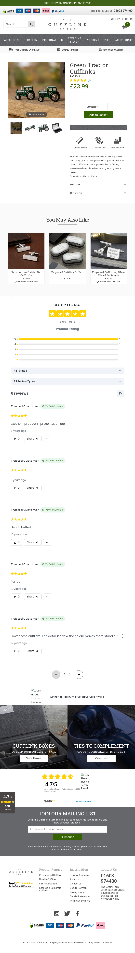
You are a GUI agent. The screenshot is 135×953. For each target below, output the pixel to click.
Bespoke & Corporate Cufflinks (50, 889)
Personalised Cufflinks (50, 875)
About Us (75, 879)
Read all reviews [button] (83, 801)
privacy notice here (91, 847)
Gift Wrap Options (48, 883)
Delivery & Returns (79, 875)
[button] (80, 80)
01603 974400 (123, 10)
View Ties (101, 758)
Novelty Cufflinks (47, 879)
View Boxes (33, 758)
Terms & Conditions (80, 900)
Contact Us (75, 883)
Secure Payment (78, 888)
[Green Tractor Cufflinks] (16, 128)
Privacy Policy (77, 892)
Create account (125, 19)
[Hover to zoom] (36, 89)
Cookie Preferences (80, 896)
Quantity (92, 107)
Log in (114, 19)
